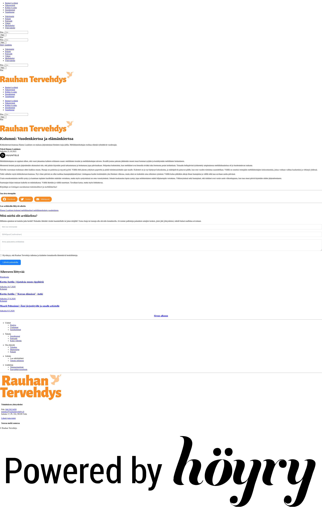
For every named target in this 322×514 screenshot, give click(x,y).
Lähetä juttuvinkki (8, 418)
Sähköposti (45, 199)
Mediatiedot (9, 25)
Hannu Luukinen (7, 210)
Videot (7, 23)
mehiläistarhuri (27, 210)
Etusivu (13, 325)
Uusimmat (14, 327)
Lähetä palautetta (10, 262)
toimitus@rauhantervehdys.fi (12, 412)
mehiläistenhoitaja (40, 210)
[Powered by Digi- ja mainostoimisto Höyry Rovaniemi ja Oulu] (161, 513)
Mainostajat (14, 349)
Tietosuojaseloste (17, 367)
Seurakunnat (10, 10)
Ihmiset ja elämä (11, 3)
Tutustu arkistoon (17, 361)
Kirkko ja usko (11, 8)
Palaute (8, 19)
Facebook (11, 199)
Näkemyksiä (10, 5)
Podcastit (8, 21)
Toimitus (13, 347)
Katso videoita (16, 341)
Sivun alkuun (161, 315)
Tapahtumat (9, 12)
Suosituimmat (15, 330)
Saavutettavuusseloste (18, 369)
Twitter (28, 199)
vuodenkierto (53, 210)
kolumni (17, 210)
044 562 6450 (10, 409)
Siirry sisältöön (6, 45)
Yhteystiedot (10, 28)
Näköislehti (9, 16)
